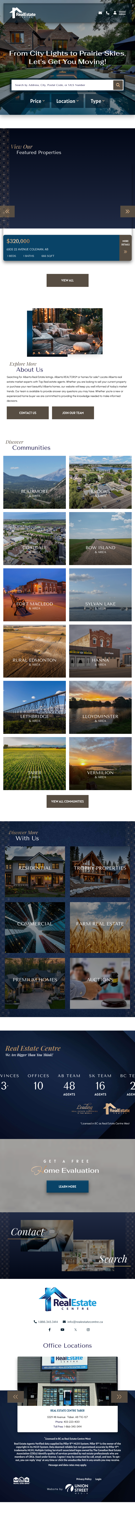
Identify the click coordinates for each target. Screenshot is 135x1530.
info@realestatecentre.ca (85, 1322)
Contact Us (27, 413)
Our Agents (67, 1394)
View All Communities (67, 801)
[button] (118, 85)
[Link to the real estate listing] (67, 200)
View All (67, 280)
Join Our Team (73, 413)
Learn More (67, 1186)
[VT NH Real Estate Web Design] (76, 1489)
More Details (126, 243)
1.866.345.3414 (108, 13)
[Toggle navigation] (122, 13)
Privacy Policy (84, 1479)
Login (98, 1479)
